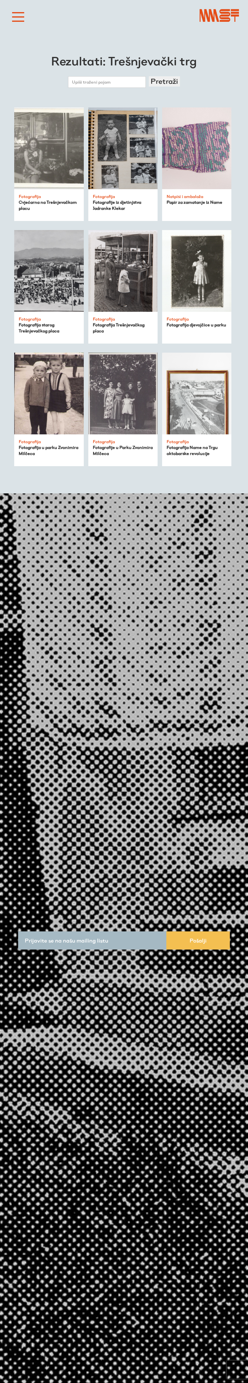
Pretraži (164, 81)
